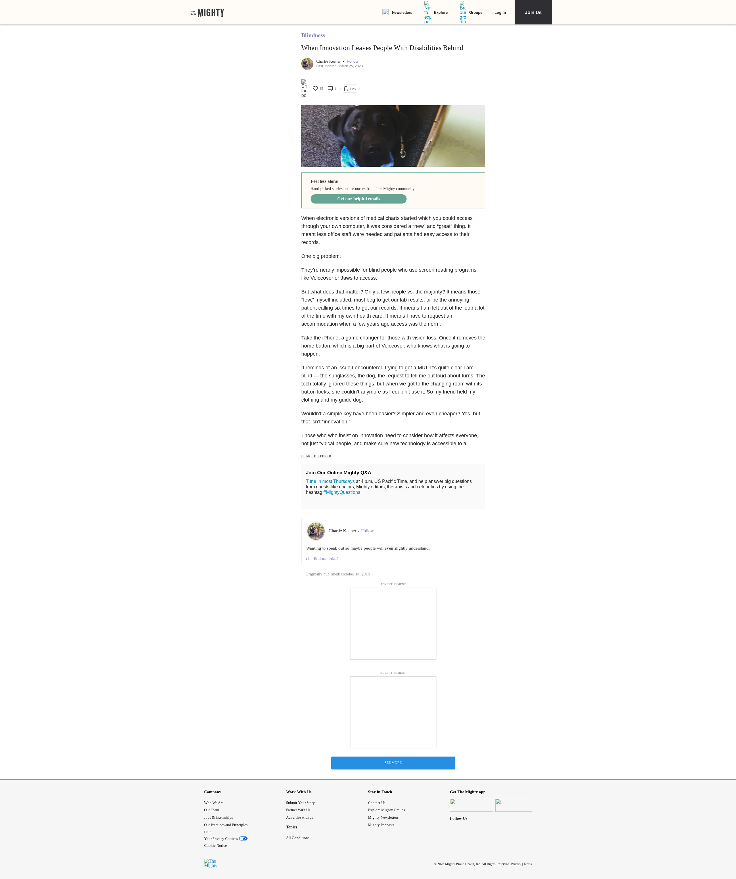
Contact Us (376, 803)
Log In (500, 12)
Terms (528, 864)
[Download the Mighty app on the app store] (471, 805)
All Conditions (297, 838)
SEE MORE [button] (393, 763)
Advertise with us (299, 817)
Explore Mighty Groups (386, 810)
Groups (475, 12)
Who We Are (213, 803)
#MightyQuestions (341, 492)
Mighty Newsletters (383, 817)
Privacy (516, 864)
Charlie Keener (329, 61)
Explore (441, 12)
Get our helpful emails (358, 198)
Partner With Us (298, 810)
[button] (353, 61)
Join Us (533, 12)
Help (208, 832)
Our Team (211, 810)
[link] (207, 12)
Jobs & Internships (218, 817)
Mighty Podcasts (381, 825)
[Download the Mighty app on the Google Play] (516, 805)
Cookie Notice (215, 845)
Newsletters (402, 12)
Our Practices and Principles (226, 825)
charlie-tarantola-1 (322, 558)
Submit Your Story (300, 803)
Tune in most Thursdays (330, 481)
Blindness (313, 35)
